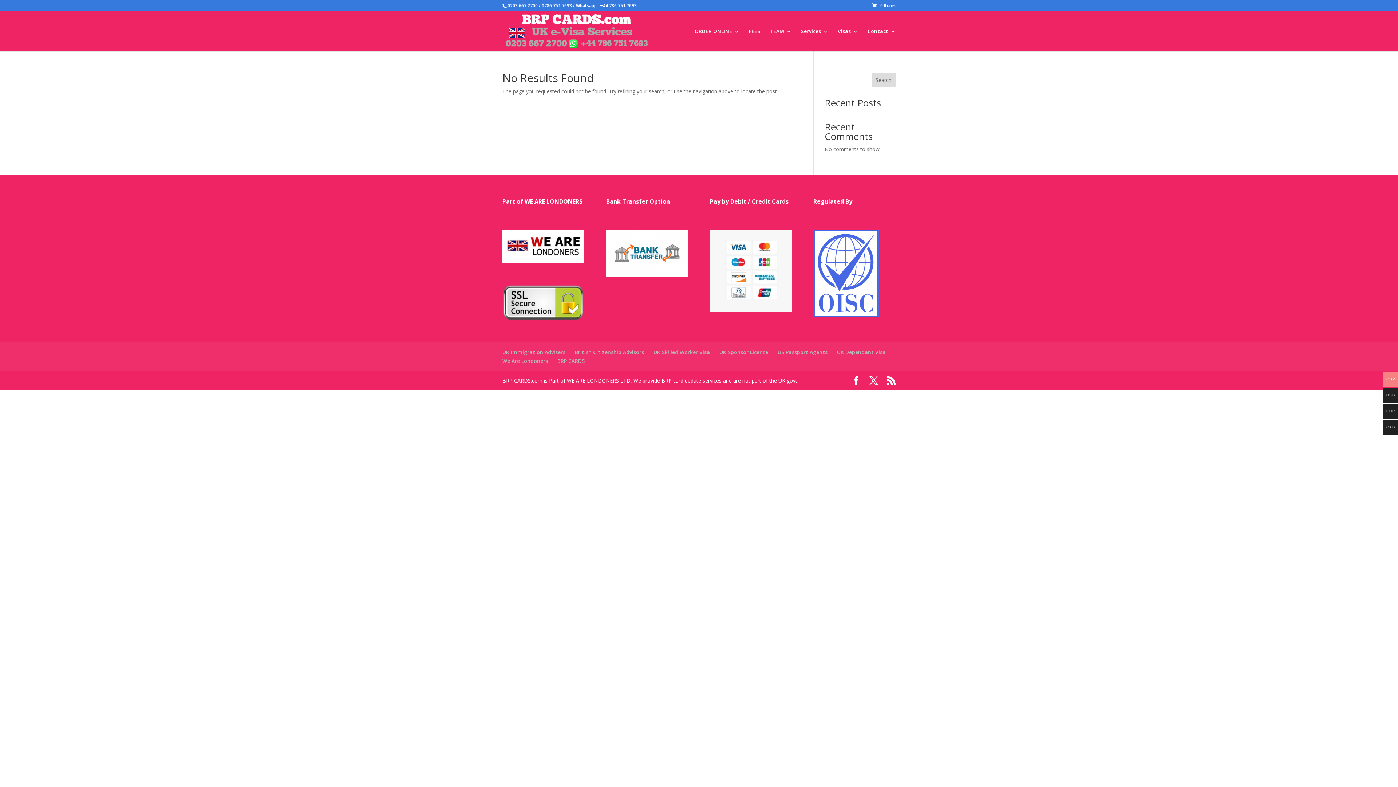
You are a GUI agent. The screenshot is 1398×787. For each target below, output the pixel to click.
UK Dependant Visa (861, 352)
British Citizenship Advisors (609, 352)
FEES (754, 32)
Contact (878, 32)
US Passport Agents (803, 352)
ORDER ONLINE (713, 32)
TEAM (777, 32)
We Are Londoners (525, 360)
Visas (844, 32)
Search (884, 80)
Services (811, 32)
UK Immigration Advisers (533, 352)
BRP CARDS (571, 360)
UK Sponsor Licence (743, 352)
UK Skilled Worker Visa (681, 352)
